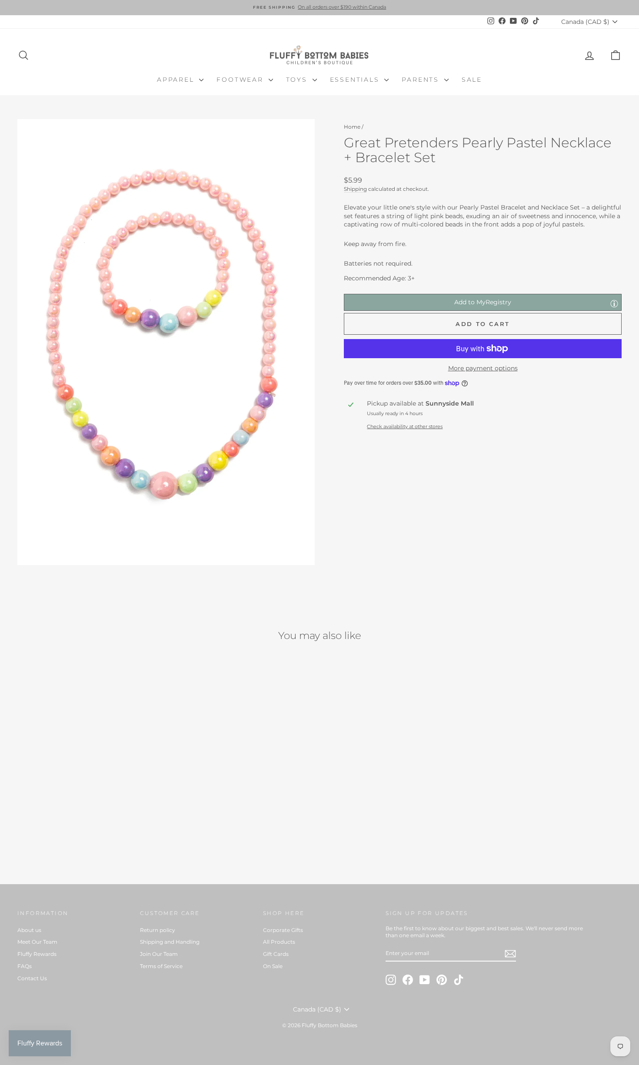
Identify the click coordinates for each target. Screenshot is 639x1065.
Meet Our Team (37, 942)
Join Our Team (159, 954)
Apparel (177, 79)
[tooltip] (614, 303)
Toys (298, 79)
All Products (279, 942)
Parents (422, 79)
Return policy (157, 930)
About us (29, 930)
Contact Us (32, 978)
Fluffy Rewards (37, 954)
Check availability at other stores (405, 426)
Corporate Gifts (283, 930)
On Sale (273, 966)
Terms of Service (161, 966)
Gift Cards (276, 954)
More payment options (483, 368)
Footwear (241, 79)
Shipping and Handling (170, 942)
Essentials (356, 79)
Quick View (89, 798)
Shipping (355, 189)
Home (352, 126)
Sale (472, 79)
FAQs (24, 966)
